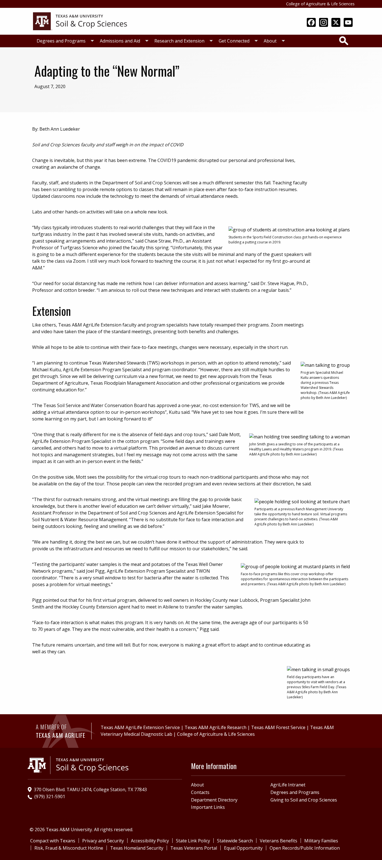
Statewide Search (235, 841)
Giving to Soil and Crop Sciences (303, 800)
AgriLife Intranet (287, 785)
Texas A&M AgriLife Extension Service (140, 727)
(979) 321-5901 (49, 796)
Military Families (321, 841)
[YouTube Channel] (348, 23)
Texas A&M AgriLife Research (215, 727)
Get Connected (234, 41)
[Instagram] (323, 23)
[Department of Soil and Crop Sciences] (80, 20)
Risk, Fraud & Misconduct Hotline (68, 848)
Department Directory (214, 800)
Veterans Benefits (278, 841)
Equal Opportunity (243, 848)
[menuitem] (63, 41)
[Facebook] (311, 23)
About (270, 41)
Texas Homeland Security (136, 848)
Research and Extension (179, 41)
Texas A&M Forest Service (278, 727)
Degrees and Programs (61, 41)
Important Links (208, 807)
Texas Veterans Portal (193, 848)
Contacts (200, 792)
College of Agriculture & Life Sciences (320, 3)
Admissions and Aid (120, 41)
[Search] (344, 40)
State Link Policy (193, 841)
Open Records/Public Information (305, 848)
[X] (336, 23)
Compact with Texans (52, 841)
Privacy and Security (103, 841)
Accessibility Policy (150, 841)
